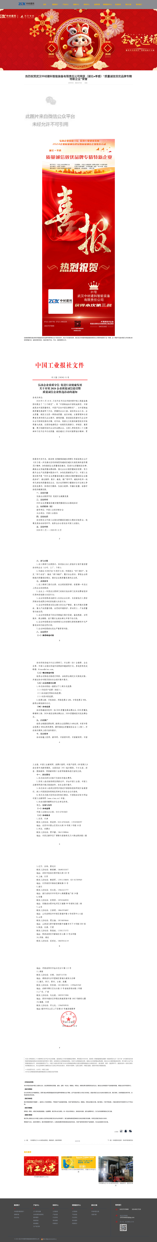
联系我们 (139, 4)
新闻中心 (86, 4)
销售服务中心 (107, 4)
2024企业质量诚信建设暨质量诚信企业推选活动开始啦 (41, 1072)
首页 (44, 4)
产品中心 (66, 4)
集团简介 (55, 4)
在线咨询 (118, 4)
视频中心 (76, 4)
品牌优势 (97, 4)
